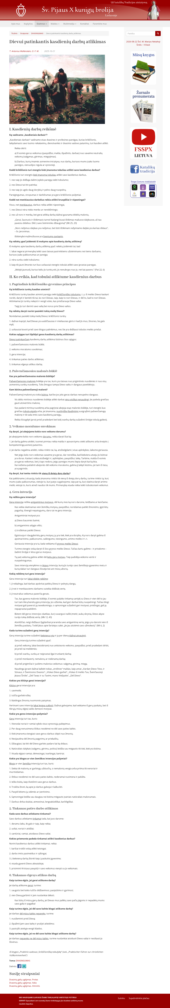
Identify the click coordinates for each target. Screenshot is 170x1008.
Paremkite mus (100, 23)
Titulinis (14, 33)
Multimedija (69, 23)
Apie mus (15, 23)
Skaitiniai (41, 23)
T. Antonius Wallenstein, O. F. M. (24, 51)
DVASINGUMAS (37, 33)
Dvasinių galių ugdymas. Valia (23, 982)
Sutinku (121, 998)
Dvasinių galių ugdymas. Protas (23, 979)
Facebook (19, 966)
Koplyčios (28, 23)
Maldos (54, 23)
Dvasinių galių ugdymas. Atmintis (24, 986)
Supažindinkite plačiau (139, 998)
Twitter (24, 966)
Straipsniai (24, 33)
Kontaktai (84, 23)
